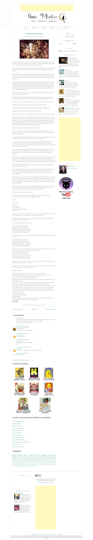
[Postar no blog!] (14, 301)
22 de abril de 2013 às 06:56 (22, 339)
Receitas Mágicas (52, 456)
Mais (59, 27)
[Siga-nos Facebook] (66, 36)
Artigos (51, 27)
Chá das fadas (68, 70)
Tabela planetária (44, 464)
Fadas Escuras (42, 305)
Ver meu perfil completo (72, 168)
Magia (25, 455)
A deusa (30, 455)
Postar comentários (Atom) (22, 360)
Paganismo (44, 455)
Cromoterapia (38, 463)
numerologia (34, 466)
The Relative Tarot (16, 423)
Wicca (14, 455)
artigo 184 (39, 482)
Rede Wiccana (53, 460)
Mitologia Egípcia (49, 463)
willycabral (18, 335)
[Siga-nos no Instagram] (72, 36)
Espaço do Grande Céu (21, 327)
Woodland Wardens (16, 432)
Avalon (66, 80)
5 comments (41, 36)
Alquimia (26, 463)
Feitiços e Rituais (32, 456)
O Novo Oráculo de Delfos (18, 437)
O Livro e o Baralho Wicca (18, 446)
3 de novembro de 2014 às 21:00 (23, 347)
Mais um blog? (23, 494)
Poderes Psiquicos (26, 460)
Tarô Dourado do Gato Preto (18, 439)
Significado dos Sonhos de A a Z (72, 108)
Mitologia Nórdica (40, 456)
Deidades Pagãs (52, 458)
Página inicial (34, 309)
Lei (51, 482)
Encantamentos (23, 461)
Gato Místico (30, 36)
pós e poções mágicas (31, 458)
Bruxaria (20, 455)
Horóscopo (44, 463)
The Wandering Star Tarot (18, 421)
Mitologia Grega (52, 461)
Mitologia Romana (18, 464)
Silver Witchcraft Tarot (17, 426)
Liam (17, 348)
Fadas (37, 305)
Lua (24, 458)
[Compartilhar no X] (15, 301)
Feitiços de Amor (40, 461)
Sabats (21, 458)
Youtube (66, 27)
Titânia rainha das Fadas (34, 34)
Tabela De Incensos (37, 464)
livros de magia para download (17, 466)
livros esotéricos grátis (28, 466)
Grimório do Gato (18, 493)
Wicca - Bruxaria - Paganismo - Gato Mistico (46, 534)
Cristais (17, 461)
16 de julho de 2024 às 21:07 (22, 353)
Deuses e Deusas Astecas (70, 89)
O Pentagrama (24, 464)
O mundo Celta (30, 464)
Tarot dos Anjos (16, 444)
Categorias (34, 27)
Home (26, 27)
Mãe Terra (36, 455)
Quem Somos (68, 99)
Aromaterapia (30, 463)
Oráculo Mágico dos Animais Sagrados (21, 442)
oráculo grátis (34, 460)
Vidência (22, 463)
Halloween (46, 461)
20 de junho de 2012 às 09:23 (22, 333)
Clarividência (34, 461)
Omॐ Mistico (17, 504)
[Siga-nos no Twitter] (69, 36)
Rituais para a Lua (16, 463)
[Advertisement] (46, 8)
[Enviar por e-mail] (13, 301)
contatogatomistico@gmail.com (70, 51)
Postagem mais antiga (51, 309)
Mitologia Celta (16, 458)
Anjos (46, 456)
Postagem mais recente (18, 309)
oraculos (14, 461)
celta (38, 458)
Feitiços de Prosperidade (44, 460)
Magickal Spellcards (17, 430)
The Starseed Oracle (17, 435)
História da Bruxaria (17, 460)
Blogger (61, 534)
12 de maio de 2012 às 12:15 (22, 325)
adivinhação (28, 461)
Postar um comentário (18, 354)
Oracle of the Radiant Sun (18, 428)
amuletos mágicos (53, 464)
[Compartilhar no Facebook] (17, 301)
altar (48, 464)
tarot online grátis (43, 458)
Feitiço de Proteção (22, 456)
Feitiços (43, 27)
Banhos (34, 463)
